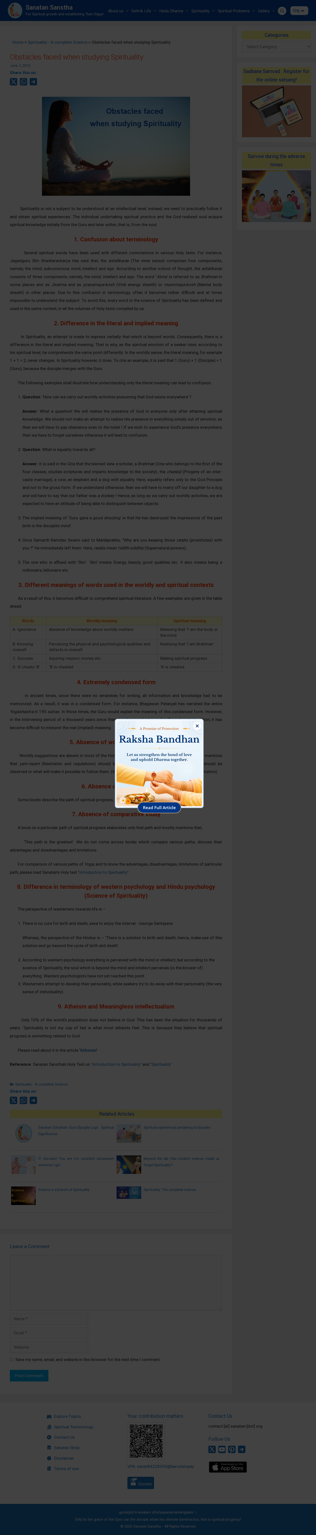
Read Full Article (159, 807)
